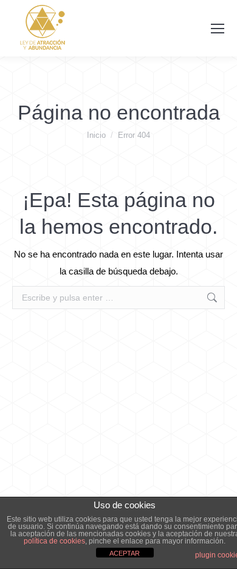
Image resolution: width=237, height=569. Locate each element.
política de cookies (54, 541)
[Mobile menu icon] (217, 28)
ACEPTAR (124, 553)
